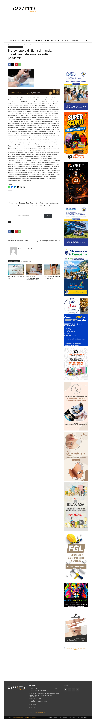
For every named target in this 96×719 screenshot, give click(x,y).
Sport (66, 40)
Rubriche (74, 40)
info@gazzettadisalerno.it (41, 712)
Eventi (59, 40)
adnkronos (14, 221)
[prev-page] (9, 283)
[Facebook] (9, 64)
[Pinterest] (16, 64)
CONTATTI (68, 1)
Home (9, 44)
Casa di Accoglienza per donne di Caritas (18, 240)
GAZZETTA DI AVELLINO (33, 1)
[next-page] (11, 283)
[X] (12, 64)
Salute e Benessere (24, 44)
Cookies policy (32, 707)
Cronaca (20, 40)
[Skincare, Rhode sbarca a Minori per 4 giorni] (16, 269)
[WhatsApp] (19, 64)
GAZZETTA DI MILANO (14, 1)
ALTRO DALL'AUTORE (26, 261)
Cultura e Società (49, 40)
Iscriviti (48, 215)
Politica (28, 40)
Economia (37, 40)
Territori (11, 40)
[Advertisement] (68, 9)
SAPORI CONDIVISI (55, 1)
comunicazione (21, 717)
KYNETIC (49, 1)
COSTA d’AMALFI (43, 1)
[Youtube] (77, 689)
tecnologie (27, 717)
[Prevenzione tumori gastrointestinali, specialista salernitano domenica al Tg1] (34, 269)
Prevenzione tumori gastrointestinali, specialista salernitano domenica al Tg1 (32, 278)
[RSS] (69, 689)
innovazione (15, 717)
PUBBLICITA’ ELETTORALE (77, 1)
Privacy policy (32, 704)
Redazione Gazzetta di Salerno (15, 61)
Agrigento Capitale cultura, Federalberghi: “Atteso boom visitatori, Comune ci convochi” (48, 241)
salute (19, 221)
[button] (86, 40)
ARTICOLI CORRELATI (14, 261)
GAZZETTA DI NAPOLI (23, 1)
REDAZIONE (63, 1)
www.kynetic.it (33, 717)
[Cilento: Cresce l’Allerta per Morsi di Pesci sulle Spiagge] (52, 269)
